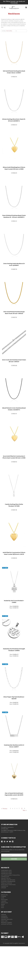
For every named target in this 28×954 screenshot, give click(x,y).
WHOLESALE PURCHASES (8, 884)
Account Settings (6, 924)
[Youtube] (10, 841)
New (2, 906)
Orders (3, 914)
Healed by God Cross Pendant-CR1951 (14, 601)
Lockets (3, 901)
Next (24, 810)
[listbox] (11, 31)
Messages (4, 916)
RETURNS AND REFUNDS (8, 880)
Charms (3, 896)
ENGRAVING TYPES (6, 873)
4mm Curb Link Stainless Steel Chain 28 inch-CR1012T (14, 361)
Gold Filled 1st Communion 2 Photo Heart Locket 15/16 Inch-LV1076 (14, 553)
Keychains (4, 899)
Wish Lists (4, 921)
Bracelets (4, 895)
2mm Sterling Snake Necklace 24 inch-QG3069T (14, 264)
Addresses (4, 917)
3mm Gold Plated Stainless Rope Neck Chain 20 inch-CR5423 (14, 312)
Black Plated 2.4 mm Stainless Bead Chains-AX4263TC (14, 409)
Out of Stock (14, 53)
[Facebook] (2, 841)
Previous (4, 808)
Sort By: (4, 30)
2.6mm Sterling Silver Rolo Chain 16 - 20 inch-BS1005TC (14, 120)
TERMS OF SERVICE (6, 883)
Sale (2, 907)
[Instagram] (12, 841)
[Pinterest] (4, 841)
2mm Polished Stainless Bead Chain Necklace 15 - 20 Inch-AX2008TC (14, 216)
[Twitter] (7, 841)
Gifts (2, 898)
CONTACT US (4, 886)
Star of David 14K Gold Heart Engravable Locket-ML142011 (14, 794)
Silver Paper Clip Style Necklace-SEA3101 (13, 698)
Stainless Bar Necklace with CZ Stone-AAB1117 (14, 746)
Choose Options (14, 101)
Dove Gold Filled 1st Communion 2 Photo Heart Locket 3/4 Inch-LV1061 (14, 457)
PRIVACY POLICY (6, 878)
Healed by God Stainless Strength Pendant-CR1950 (14, 649)
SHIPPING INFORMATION (8, 881)
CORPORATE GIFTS (6, 870)
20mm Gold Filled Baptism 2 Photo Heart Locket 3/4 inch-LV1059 (14, 168)
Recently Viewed (6, 922)
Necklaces (4, 902)
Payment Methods (6, 919)
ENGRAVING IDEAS (6, 872)
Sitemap (3, 887)
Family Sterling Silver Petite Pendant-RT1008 (14, 505)
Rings (3, 904)
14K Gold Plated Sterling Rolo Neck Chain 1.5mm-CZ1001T (14, 72)
